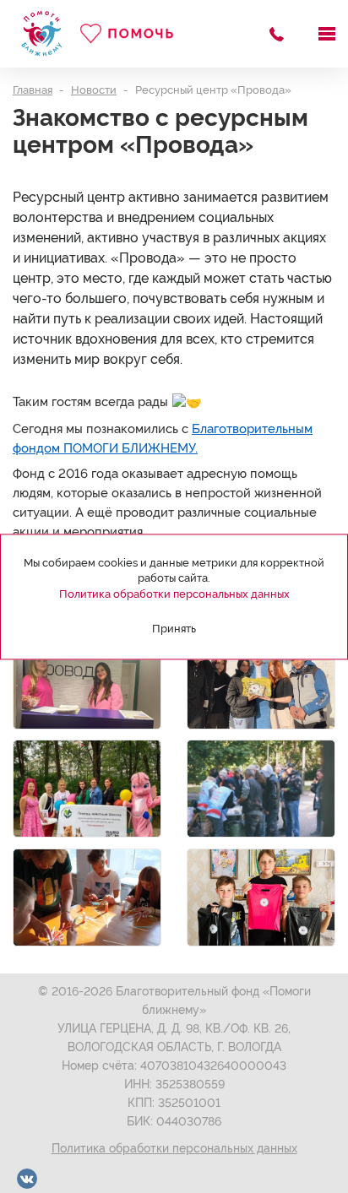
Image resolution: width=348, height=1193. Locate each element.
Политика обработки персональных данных (174, 1148)
